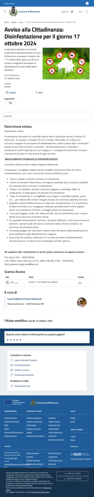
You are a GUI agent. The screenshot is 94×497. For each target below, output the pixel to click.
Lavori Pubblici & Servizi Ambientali (24, 299)
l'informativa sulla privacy (40, 492)
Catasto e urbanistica (34, 418)
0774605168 (12, 458)
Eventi (72, 440)
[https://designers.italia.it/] (80, 454)
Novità (14, 22)
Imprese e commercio (56, 439)
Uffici (6, 425)
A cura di (7, 116)
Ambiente (51, 418)
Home (6, 22)
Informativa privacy (55, 460)
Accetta (74, 478)
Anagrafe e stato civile (34, 421)
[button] (9, 3)
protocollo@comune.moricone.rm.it (17, 464)
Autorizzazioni (31, 425)
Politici (6, 428)
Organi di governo (10, 418)
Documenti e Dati (10, 436)
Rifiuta (74, 473)
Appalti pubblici (53, 428)
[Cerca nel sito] (87, 11)
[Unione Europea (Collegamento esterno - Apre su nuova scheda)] (15, 402)
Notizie (72, 418)
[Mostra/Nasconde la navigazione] (4, 11)
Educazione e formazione (35, 436)
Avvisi (21, 22)
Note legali (52, 464)
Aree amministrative (11, 421)
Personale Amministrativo (13, 432)
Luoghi (72, 436)
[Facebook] (71, 11)
